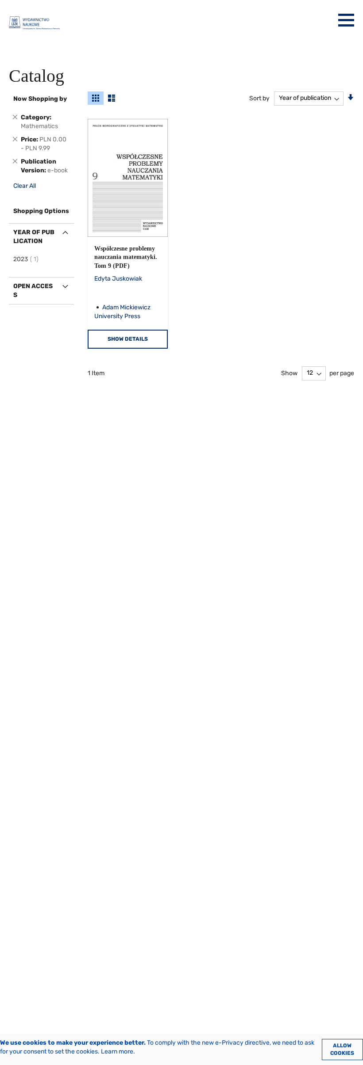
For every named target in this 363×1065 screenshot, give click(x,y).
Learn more (117, 1051)
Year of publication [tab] (33, 236)
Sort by (259, 98)
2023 (27, 259)
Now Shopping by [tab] (40, 99)
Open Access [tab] (33, 290)
